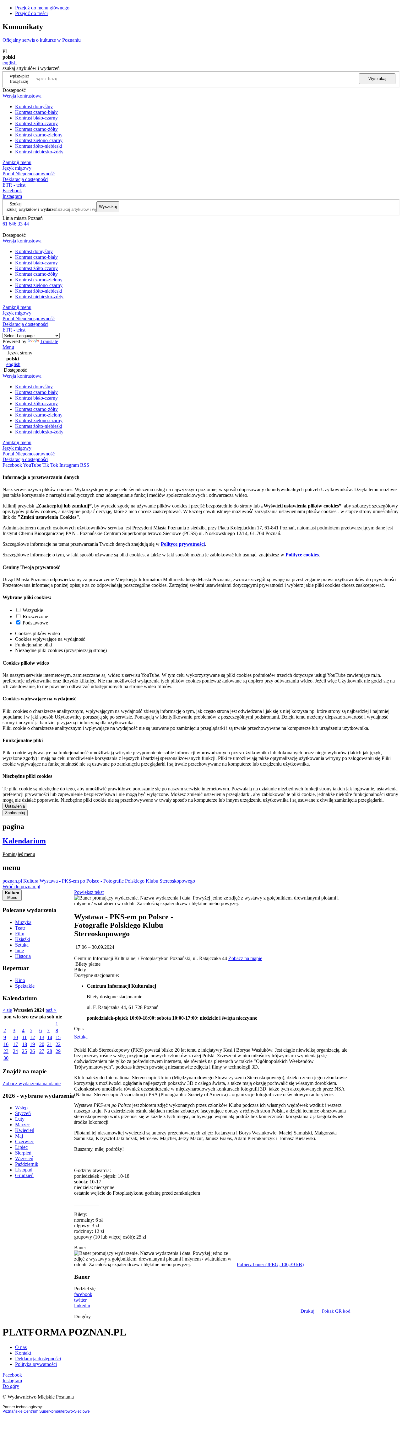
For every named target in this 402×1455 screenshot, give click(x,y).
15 (58, 1037)
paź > (51, 1010)
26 (32, 1051)
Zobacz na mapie (245, 958)
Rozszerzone (35, 616)
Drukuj (307, 1311)
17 (15, 1044)
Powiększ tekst (89, 892)
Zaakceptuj (15, 812)
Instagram (12, 196)
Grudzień (24, 1175)
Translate (49, 341)
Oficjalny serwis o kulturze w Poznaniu (42, 40)
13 (41, 1037)
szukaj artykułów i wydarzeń (32, 209)
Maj (19, 1136)
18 (24, 1044)
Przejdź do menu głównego (42, 7)
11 (24, 1037)
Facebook (12, 190)
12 (32, 1037)
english (10, 62)
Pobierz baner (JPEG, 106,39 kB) (270, 1264)
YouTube (32, 465)
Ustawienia (15, 806)
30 (5, 1058)
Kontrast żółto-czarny (36, 123)
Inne (19, 950)
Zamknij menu (17, 162)
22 (58, 1044)
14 (49, 1037)
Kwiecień (24, 1130)
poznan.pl (12, 881)
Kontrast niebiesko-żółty (39, 151)
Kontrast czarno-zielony (38, 134)
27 (41, 1051)
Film (19, 933)
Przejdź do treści (31, 13)
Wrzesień (24, 1158)
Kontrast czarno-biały (36, 112)
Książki (22, 939)
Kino (20, 980)
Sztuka (22, 945)
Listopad (23, 1169)
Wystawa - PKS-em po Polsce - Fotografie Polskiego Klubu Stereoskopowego (117, 881)
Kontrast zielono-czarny (38, 140)
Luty (19, 1119)
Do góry (82, 1316)
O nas (21, 1347)
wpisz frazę (24, 78)
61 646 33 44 (16, 223)
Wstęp (21, 1107)
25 (24, 1051)
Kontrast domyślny (34, 106)
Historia (23, 956)
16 (5, 1044)
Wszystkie (33, 610)
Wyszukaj (377, 78)
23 (5, 1051)
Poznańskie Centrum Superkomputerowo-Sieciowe (46, 1411)
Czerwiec (24, 1141)
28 (49, 1051)
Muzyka (23, 922)
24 (15, 1051)
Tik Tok (50, 465)
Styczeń (23, 1113)
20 (41, 1044)
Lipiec (21, 1147)
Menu (8, 347)
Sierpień (23, 1152)
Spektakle (25, 986)
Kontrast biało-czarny (36, 117)
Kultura (30, 881)
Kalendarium (24, 841)
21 (49, 1044)
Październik (26, 1164)
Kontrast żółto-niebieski (38, 146)
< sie (7, 1010)
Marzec (22, 1124)
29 (58, 1051)
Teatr (20, 928)
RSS (84, 465)
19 (32, 1044)
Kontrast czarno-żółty (36, 129)
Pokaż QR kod (336, 1311)
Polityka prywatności (36, 1364)
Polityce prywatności (183, 544)
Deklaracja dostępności (38, 1358)
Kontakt (23, 1353)
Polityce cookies (302, 554)
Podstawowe (35, 622)
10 (15, 1037)
